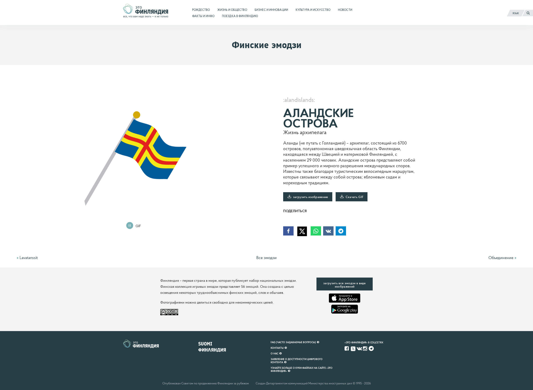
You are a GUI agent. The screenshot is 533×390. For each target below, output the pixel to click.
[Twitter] (353, 348)
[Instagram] (365, 348)
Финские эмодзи (266, 45)
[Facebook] (347, 348)
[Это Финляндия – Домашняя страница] (146, 12)
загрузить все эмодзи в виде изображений (344, 284)
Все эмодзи (266, 257)
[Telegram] (371, 348)
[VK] (359, 348)
